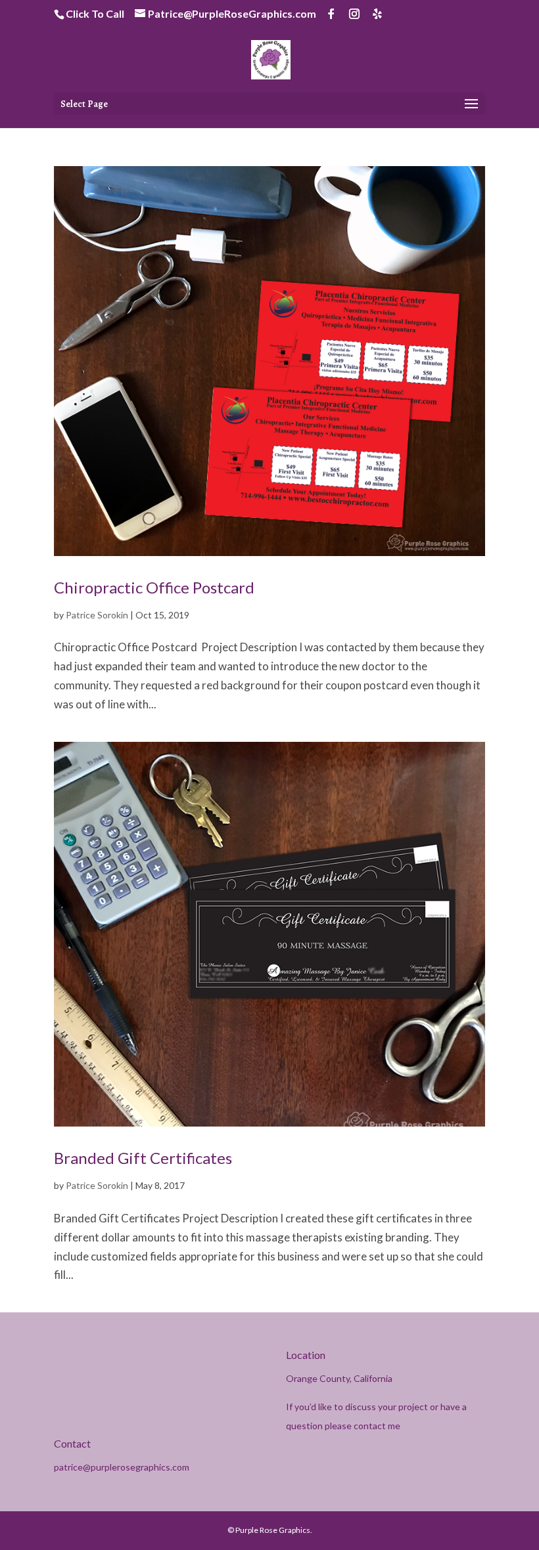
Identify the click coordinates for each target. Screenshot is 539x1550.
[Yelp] (377, 14)
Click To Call (95, 13)
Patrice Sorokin (97, 614)
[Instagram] (354, 14)
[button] (471, 104)
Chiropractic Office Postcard (154, 587)
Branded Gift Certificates (143, 1157)
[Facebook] (331, 14)
